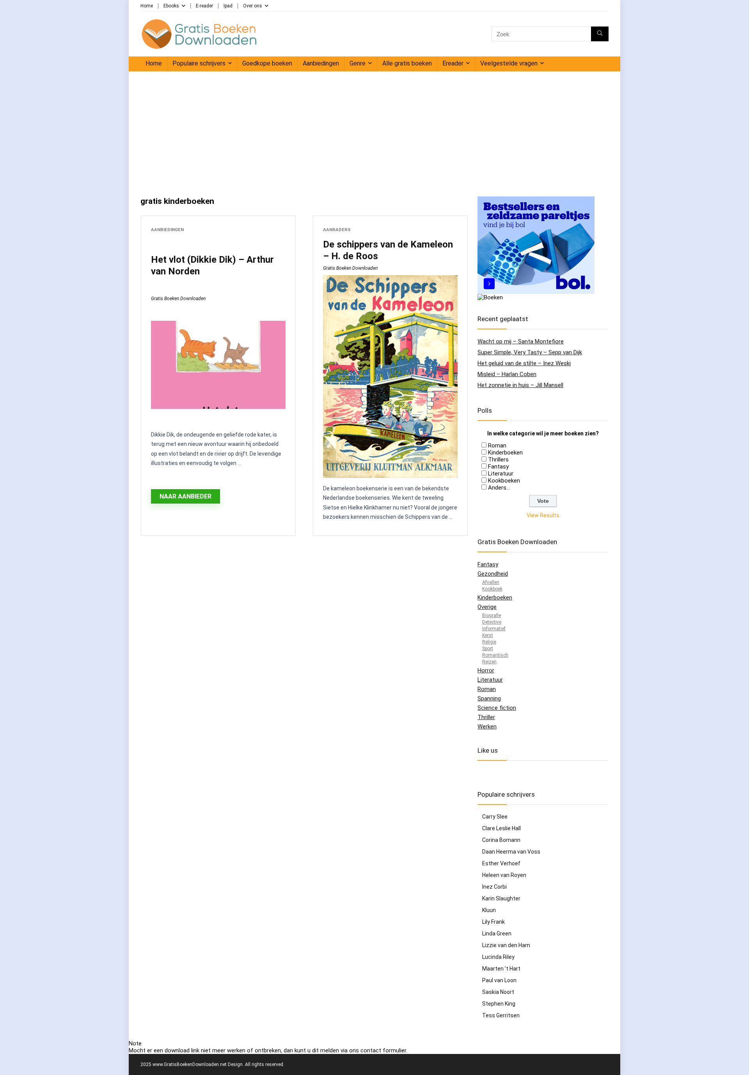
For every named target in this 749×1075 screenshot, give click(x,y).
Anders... (499, 487)
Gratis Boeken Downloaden (178, 298)
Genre (358, 63)
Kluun (489, 910)
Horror (485, 670)
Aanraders (337, 229)
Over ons (252, 6)
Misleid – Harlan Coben (506, 374)
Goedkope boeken (267, 63)
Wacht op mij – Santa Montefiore (520, 341)
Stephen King (498, 1004)
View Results (543, 515)
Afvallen (490, 582)
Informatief (494, 628)
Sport (487, 648)
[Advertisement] (374, 130)
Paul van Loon (499, 980)
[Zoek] (600, 34)
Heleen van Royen (504, 875)
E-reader (204, 6)
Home (146, 6)
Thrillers (498, 459)
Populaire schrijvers (198, 63)
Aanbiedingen (321, 63)
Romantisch (495, 655)
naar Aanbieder (185, 496)
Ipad (228, 6)
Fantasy (498, 466)
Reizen (489, 662)
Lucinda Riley (498, 957)
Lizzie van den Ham (506, 945)
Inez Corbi (494, 887)
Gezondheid (492, 573)
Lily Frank (493, 922)
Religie (489, 642)
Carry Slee (495, 816)
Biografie (491, 615)
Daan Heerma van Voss (511, 852)
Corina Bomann (501, 840)
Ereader (452, 63)
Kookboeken (504, 480)
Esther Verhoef (501, 863)
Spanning (489, 698)
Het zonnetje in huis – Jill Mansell (520, 385)
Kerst (487, 635)
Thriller (486, 717)
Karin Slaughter (501, 898)
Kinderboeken (505, 452)
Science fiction (496, 707)
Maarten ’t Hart (501, 968)
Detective (491, 622)
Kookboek (492, 589)
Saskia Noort (498, 992)
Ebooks (171, 6)
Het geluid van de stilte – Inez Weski (524, 363)
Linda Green (496, 933)
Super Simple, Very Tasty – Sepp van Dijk (529, 352)
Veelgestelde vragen (509, 63)
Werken (487, 726)
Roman (497, 445)
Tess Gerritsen (501, 1015)
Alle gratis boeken (407, 63)
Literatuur (500, 473)
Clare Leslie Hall (501, 828)
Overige (487, 606)
